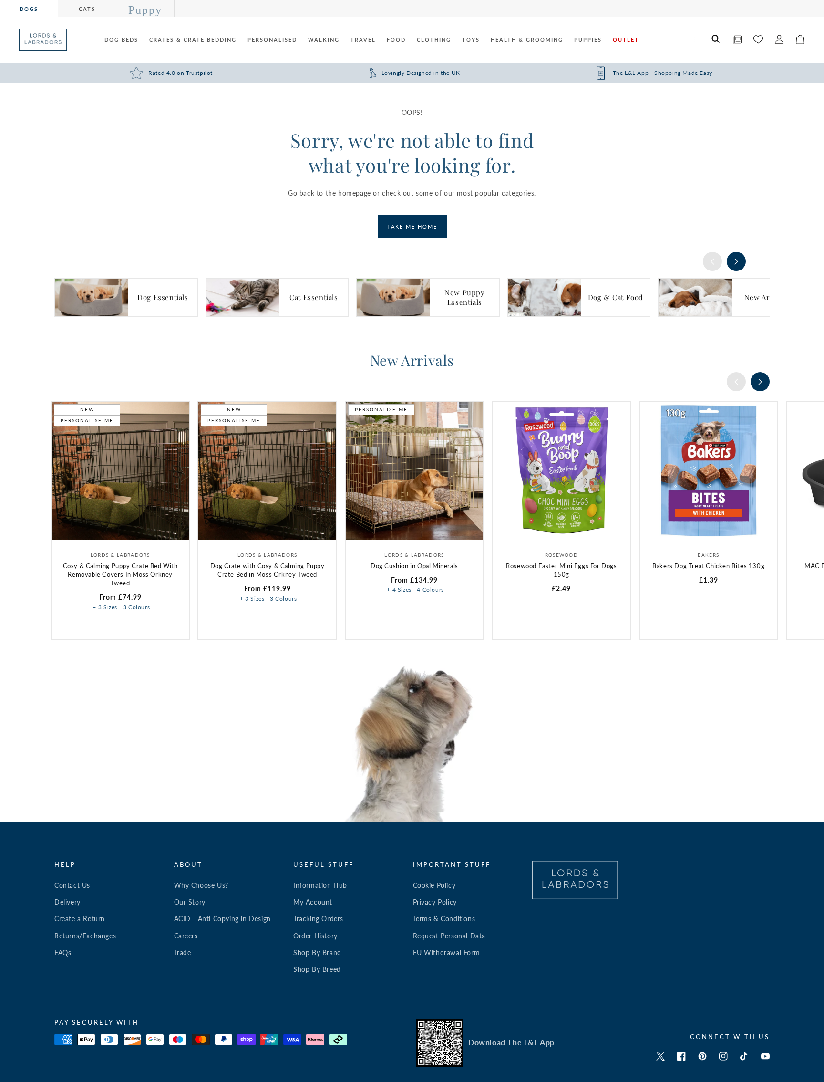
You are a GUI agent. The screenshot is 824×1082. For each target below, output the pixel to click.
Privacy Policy (435, 902)
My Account (312, 902)
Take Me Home (412, 226)
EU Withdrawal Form (446, 952)
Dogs (29, 9)
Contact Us (72, 885)
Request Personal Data (449, 936)
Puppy (145, 10)
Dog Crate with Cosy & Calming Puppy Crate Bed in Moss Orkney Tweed (267, 570)
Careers (186, 936)
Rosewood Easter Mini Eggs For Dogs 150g (561, 570)
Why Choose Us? (201, 885)
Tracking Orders (318, 919)
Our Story (190, 902)
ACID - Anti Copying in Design (222, 919)
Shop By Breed (317, 969)
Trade (182, 952)
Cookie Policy (434, 885)
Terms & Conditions (444, 919)
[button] (716, 39)
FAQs (62, 952)
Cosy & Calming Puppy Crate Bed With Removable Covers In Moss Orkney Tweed (120, 574)
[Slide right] (736, 261)
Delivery (67, 902)
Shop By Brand (317, 952)
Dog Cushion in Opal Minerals (414, 566)
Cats (87, 9)
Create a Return (79, 919)
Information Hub (320, 885)
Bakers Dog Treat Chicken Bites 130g (708, 566)
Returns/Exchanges (85, 936)
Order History (315, 936)
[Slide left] (712, 261)
